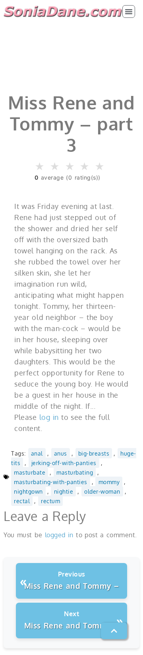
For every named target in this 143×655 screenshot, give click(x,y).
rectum (50, 500)
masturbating (74, 472)
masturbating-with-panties (50, 481)
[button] (128, 11)
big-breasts (94, 453)
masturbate (29, 472)
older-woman (102, 491)
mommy (109, 481)
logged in (59, 535)
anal (37, 453)
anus (60, 453)
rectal (22, 500)
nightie (63, 491)
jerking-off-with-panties (64, 462)
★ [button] (40, 166)
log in (49, 417)
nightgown (28, 491)
